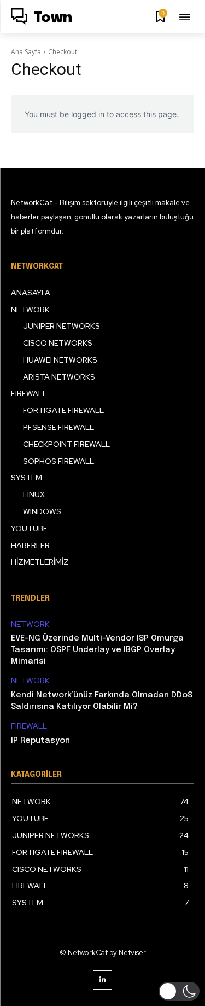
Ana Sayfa (26, 51)
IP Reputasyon (40, 740)
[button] (179, 991)
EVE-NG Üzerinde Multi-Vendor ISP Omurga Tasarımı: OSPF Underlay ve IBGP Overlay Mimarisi (97, 650)
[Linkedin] (102, 980)
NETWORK (30, 624)
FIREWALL (29, 726)
